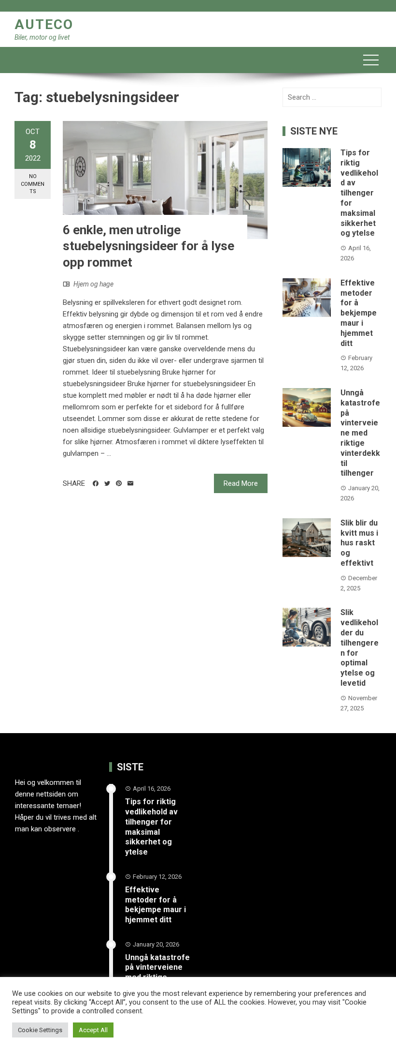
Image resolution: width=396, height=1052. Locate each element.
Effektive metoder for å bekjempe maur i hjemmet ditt (358, 313)
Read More (241, 483)
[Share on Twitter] (107, 483)
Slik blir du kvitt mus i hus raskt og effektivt (359, 543)
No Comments (32, 184)
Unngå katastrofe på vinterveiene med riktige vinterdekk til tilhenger (360, 433)
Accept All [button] (93, 1030)
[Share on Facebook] (95, 483)
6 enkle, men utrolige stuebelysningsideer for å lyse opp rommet (148, 246)
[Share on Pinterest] (119, 483)
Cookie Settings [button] (40, 1030)
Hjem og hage (93, 284)
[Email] (130, 483)
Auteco (43, 24)
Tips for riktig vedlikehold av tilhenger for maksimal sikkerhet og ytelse (359, 193)
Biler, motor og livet (42, 37)
